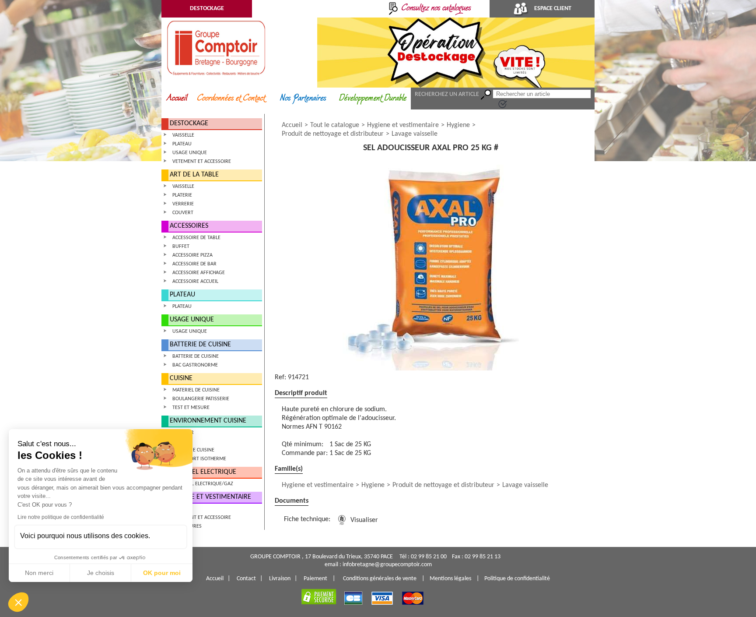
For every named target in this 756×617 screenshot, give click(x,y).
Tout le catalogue (334, 125)
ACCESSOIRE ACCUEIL (195, 281)
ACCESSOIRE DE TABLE (196, 237)
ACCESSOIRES (189, 225)
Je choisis (100, 572)
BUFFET (180, 246)
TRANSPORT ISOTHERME (199, 459)
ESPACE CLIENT (552, 8)
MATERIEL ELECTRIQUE (203, 472)
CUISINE (181, 378)
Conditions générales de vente (379, 578)
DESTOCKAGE (207, 8)
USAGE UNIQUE (189, 152)
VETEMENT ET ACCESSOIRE (201, 161)
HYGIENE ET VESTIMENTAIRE (210, 497)
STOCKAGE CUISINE (193, 450)
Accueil (292, 125)
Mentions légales (450, 578)
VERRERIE (183, 204)
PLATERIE (182, 195)
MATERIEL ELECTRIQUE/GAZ (202, 484)
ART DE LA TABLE (194, 174)
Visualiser (363, 520)
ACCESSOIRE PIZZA (192, 255)
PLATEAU (182, 144)
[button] (18, 602)
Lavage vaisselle (415, 134)
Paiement (315, 578)
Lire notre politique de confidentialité (61, 517)
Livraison (279, 578)
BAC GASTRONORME (195, 365)
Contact (246, 578)
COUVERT (182, 212)
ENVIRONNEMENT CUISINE (208, 420)
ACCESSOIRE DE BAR (194, 264)
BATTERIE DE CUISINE (200, 344)
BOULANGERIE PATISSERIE (200, 399)
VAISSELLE (183, 135)
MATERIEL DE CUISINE (196, 390)
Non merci (39, 572)
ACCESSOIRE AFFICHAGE (198, 272)
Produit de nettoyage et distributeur (333, 134)
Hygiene (458, 125)
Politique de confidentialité (517, 578)
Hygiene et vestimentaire (403, 125)
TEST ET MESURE (191, 407)
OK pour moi (162, 572)
